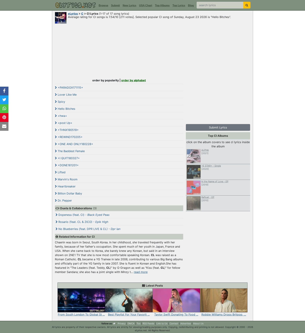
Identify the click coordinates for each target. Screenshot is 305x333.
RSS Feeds (148, 323)
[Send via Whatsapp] (4, 108)
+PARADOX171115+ (70, 87)
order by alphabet (133, 80)
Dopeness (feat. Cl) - (83, 215)
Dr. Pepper (64, 200)
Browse (103, 5)
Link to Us (162, 323)
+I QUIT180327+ (68, 158)
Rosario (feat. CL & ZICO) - (83, 222)
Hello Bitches (66, 108)
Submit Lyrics (218, 127)
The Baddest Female (71, 151)
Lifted (61, 172)
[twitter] (114, 323)
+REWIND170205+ (70, 137)
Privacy (121, 323)
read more (141, 272)
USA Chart (145, 5)
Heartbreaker (66, 186)
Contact (174, 323)
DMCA (131, 323)
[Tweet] (4, 99)
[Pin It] (4, 117)
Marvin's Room (67, 179)
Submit (115, 5)
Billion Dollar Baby (69, 193)
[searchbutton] (246, 5)
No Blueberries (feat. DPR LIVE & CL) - (89, 229)
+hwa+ (62, 116)
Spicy (61, 101)
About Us (198, 323)
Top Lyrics (178, 5)
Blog (191, 5)
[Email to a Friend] (4, 126)
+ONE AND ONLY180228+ (75, 144)
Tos (138, 323)
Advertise (185, 323)
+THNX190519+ (68, 130)
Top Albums (162, 5)
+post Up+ (64, 123)
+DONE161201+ (68, 165)
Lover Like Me (67, 94)
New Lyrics (129, 5)
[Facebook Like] (4, 91)
